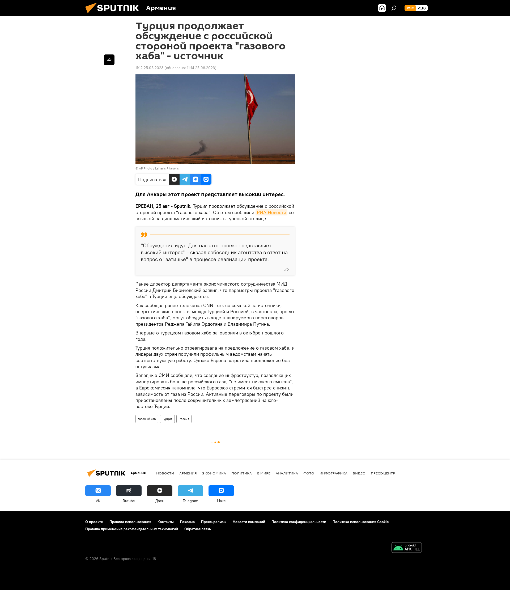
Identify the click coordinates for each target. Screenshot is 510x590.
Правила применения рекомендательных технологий (131, 529)
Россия (184, 419)
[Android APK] (407, 548)
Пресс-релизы (213, 521)
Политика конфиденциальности (298, 521)
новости (165, 473)
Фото (308, 473)
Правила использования (130, 521)
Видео (359, 473)
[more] (286, 269)
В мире (263, 473)
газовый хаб (147, 419)
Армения (188, 473)
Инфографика (333, 473)
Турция (167, 419)
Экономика (214, 473)
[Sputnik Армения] (114, 14)
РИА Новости (271, 212)
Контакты (166, 521)
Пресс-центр (383, 473)
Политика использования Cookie (361, 521)
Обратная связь (197, 529)
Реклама (187, 521)
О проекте (94, 521)
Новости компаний (249, 521)
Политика (241, 473)
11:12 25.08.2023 (149, 67)
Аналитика (287, 473)
